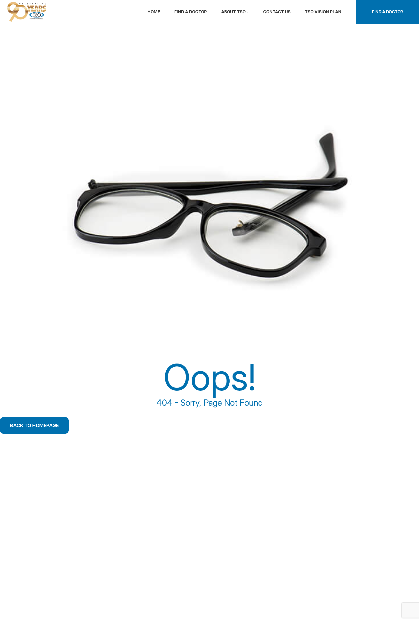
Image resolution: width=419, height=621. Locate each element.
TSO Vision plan (323, 11)
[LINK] (6, 4)
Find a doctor (190, 11)
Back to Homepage (34, 425)
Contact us (276, 11)
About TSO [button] (233, 11)
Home (153, 11)
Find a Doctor (387, 11)
